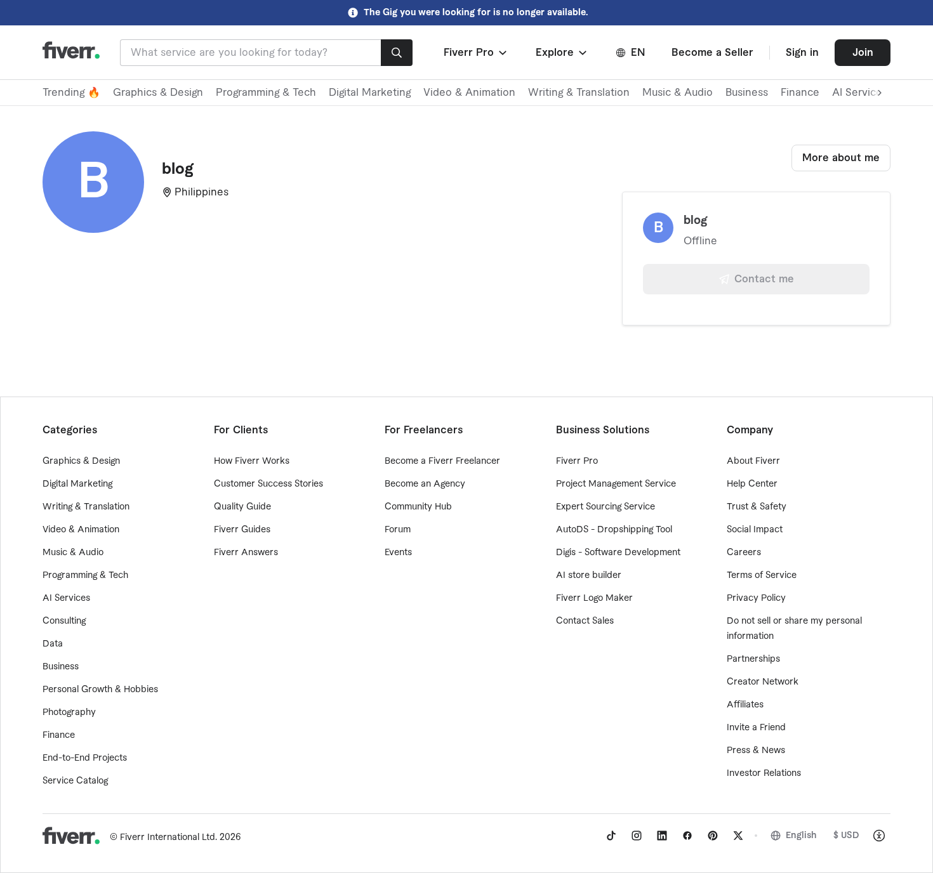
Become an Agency (425, 484)
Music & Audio (677, 93)
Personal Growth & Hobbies (100, 689)
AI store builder (588, 575)
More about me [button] (841, 158)
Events (398, 552)
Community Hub (418, 506)
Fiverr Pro (577, 461)
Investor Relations (764, 773)
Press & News (756, 750)
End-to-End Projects (85, 758)
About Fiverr (753, 461)
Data (53, 644)
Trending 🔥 (71, 93)
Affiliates (745, 704)
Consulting (64, 621)
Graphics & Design (158, 93)
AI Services (66, 598)
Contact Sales (585, 621)
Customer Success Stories (268, 484)
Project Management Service (616, 484)
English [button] (801, 835)
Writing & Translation (579, 93)
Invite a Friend (756, 727)
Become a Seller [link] (712, 53)
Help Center (752, 484)
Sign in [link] (802, 53)
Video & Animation (469, 93)
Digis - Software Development (618, 552)
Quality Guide (242, 506)
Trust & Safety (756, 506)
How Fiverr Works (251, 461)
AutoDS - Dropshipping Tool (614, 529)
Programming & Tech (266, 93)
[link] (611, 835)
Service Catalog (75, 781)
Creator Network (762, 682)
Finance (800, 93)
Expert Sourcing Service (605, 506)
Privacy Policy (756, 598)
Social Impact (755, 529)
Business (746, 93)
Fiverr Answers (246, 552)
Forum (398, 529)
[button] (476, 52)
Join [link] (862, 53)
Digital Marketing (370, 93)
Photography (69, 712)
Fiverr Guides (242, 529)
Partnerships (753, 659)
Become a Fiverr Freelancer (442, 461)
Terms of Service (762, 575)
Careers (744, 552)
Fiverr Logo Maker (594, 598)
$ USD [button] (846, 835)
